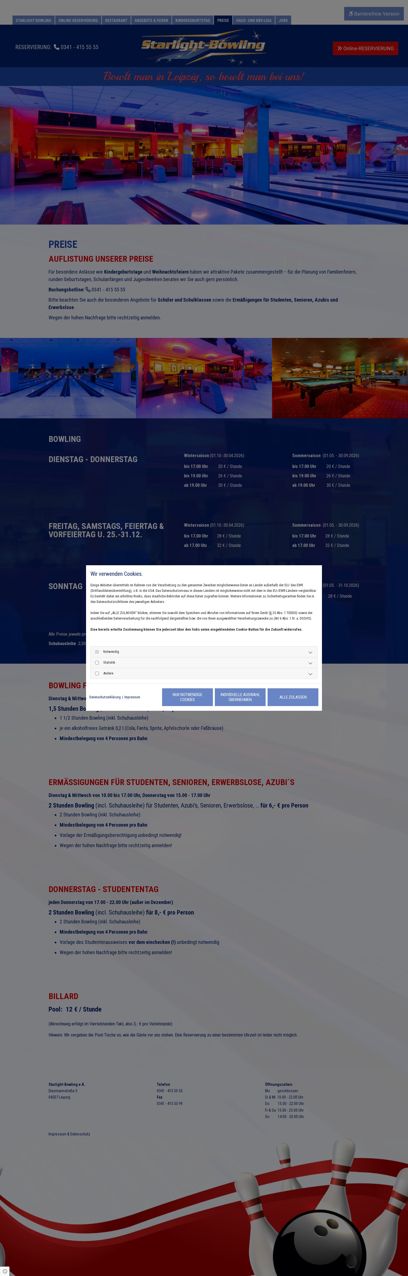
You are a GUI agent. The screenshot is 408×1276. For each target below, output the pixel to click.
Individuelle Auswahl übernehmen (240, 697)
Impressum (132, 697)
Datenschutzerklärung (105, 697)
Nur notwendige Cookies (187, 697)
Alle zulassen (293, 697)
